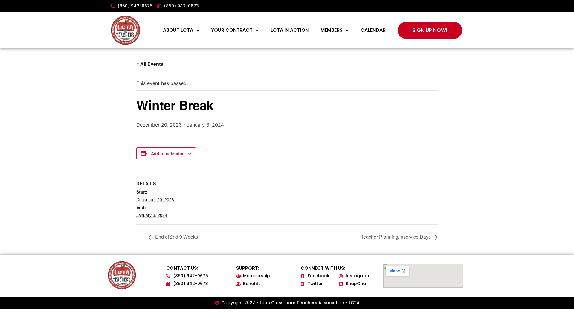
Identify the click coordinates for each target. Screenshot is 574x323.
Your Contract (232, 30)
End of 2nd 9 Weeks (176, 236)
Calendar (373, 30)
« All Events (149, 63)
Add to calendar (167, 153)
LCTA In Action (290, 30)
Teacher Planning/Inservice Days (396, 236)
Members (331, 30)
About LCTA (178, 30)
